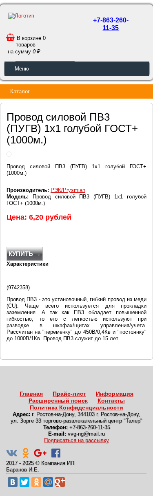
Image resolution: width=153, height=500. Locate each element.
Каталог (20, 91)
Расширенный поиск (58, 400)
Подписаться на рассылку (76, 440)
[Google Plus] (60, 482)
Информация (114, 393)
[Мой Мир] (48, 482)
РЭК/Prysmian (68, 190)
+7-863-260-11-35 (111, 24)
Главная (31, 393)
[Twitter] (24, 482)
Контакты (111, 400)
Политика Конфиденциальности (76, 407)
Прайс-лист (69, 393)
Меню (22, 69)
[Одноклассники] (36, 482)
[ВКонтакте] (13, 482)
